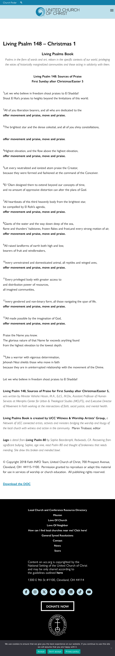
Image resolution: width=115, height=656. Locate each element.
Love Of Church (57, 520)
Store (57, 550)
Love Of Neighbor (57, 525)
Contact (57, 540)
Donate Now (57, 606)
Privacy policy (72, 651)
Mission (57, 515)
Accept (41, 651)
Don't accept (55, 651)
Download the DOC (17, 483)
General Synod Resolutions (57, 535)
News (57, 545)
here (60, 572)
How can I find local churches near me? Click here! (57, 530)
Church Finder (10, 2)
